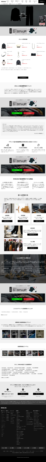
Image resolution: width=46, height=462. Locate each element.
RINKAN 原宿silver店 (15, 369)
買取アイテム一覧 (3, 427)
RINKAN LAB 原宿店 (21, 369)
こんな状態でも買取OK (13, 415)
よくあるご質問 (35, 2)
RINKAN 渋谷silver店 (10, 367)
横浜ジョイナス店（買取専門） (20, 434)
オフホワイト (3, 425)
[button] (17, 113)
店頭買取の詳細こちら (39, 221)
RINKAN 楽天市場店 (36, 413)
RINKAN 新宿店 (29, 367)
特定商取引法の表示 (12, 451)
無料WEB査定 (28, 413)
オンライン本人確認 (29, 421)
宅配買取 (7, 414)
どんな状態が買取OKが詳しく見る (23, 278)
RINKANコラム (12, 421)
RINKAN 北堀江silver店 (5, 375)
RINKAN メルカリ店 (36, 419)
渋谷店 (17, 413)
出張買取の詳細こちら (7, 221)
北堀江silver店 (18, 442)
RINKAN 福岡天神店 (12, 375)
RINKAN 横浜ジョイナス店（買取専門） (29, 372)
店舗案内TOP (18, 412)
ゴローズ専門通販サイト (37, 422)
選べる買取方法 (8, 413)
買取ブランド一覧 (3, 413)
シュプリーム (3, 417)
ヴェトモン (3, 420)
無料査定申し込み (42, 1)
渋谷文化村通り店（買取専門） (20, 416)
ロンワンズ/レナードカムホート (6, 311)
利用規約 (7, 451)
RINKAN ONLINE (36, 412)
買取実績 (26, 2)
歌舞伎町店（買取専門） (20, 420)
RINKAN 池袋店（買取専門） (19, 370)
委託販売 (7, 418)
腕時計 (2, 434)
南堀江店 (18, 441)
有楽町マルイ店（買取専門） (20, 431)
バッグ (2, 430)
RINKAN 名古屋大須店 (15, 373)
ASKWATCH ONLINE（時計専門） (38, 423)
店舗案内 (30, 2)
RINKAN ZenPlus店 (36, 420)
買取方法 (22, 2)
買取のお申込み (28, 416)
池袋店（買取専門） (19, 427)
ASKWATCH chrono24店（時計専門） (38, 428)
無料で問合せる (23, 393)
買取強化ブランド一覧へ (4, 314)
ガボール (21, 311)
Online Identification (29, 424)
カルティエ (3, 414)
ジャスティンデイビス (15, 311)
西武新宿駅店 (18, 419)
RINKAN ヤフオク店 (36, 416)
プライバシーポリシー (18, 451)
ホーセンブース (26, 311)
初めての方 (8, 2)
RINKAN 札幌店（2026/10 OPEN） (6, 373)
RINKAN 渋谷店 (4, 367)
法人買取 (7, 420)
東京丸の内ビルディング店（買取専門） (21, 429)
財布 (2, 436)
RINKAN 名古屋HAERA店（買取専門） (25, 373)
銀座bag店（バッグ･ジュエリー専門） (21, 426)
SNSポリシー (23, 451)
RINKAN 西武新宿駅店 (35, 367)
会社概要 (4, 451)
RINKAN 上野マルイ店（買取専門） (18, 372)
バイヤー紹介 (12, 420)
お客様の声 (12, 418)
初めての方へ (12, 412)
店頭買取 (7, 417)
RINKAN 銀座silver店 (29, 369)
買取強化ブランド (17, 2)
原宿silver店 (18, 422)
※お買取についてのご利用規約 (5, 377)
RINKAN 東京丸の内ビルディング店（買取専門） (31, 370)
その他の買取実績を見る (23, 77)
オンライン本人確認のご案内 (30, 420)
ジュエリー (3, 429)
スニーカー (3, 433)
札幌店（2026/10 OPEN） (20, 435)
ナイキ (2, 418)
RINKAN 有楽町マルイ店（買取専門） (7, 372)
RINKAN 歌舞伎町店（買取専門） (6, 369)
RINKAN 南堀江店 (40, 373)
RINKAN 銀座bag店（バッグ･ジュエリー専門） (8, 370)
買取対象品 (12, 2)
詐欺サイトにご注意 (28, 451)
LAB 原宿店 (18, 423)
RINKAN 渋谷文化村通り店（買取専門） (20, 367)
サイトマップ (37, 451)
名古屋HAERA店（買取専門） (20, 438)
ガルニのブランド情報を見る (38, 133)
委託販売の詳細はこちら (32, 234)
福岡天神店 (18, 444)
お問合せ (33, 451)
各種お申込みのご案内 (29, 412)
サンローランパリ (3, 422)
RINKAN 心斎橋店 (33, 373)
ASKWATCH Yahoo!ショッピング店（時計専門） (39, 427)
